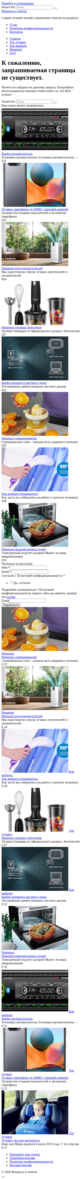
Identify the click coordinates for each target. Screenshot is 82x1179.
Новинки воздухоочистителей (22, 268)
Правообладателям (22, 1158)
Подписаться (11, 604)
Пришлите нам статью (25, 1154)
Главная (15, 38)
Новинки (16, 49)
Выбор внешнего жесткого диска (24, 383)
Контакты (16, 32)
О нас (13, 24)
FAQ (13, 53)
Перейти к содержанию (18, 3)
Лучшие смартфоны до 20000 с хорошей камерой (35, 209)
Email (6, 571)
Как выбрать (18, 45)
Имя (6, 567)
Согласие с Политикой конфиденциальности (33, 575)
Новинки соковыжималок (19, 438)
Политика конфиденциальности (31, 28)
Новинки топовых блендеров (22, 327)
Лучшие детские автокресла (21, 1140)
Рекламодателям (21, 1165)
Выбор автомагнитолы (17, 153)
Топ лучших (18, 42)
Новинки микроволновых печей (24, 549)
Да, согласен (22, 583)
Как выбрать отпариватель (20, 494)
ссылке (10, 596)
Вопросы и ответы (14, 11)
